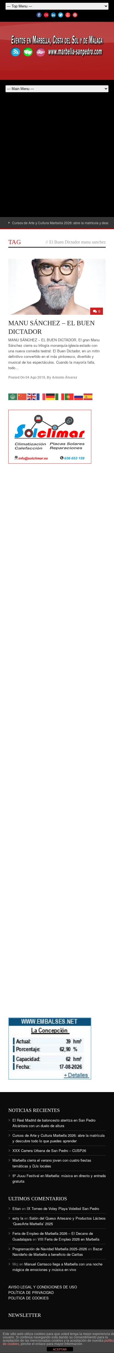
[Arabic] (13, 396)
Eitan (16, 1208)
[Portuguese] (69, 396)
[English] (32, 396)
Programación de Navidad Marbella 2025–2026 (49, 1248)
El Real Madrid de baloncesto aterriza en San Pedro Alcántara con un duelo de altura (53, 1122)
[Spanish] (88, 396)
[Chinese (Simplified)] (22, 396)
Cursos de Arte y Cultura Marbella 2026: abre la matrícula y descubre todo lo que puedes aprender (58, 1138)
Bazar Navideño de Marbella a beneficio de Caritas (57, 1251)
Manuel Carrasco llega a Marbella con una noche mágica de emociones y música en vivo (57, 1266)
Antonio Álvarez (64, 377)
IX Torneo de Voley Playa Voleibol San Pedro (63, 1208)
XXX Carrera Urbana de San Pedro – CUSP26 (49, 1150)
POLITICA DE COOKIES (28, 1298)
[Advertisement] (57, 157)
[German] (50, 396)
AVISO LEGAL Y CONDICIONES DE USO (42, 1286)
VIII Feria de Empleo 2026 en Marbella (68, 1239)
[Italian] (60, 396)
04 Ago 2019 (35, 377)
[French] (41, 396)
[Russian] (79, 396)
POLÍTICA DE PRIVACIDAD (31, 1292)
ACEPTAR (60, 1349)
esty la (17, 1218)
